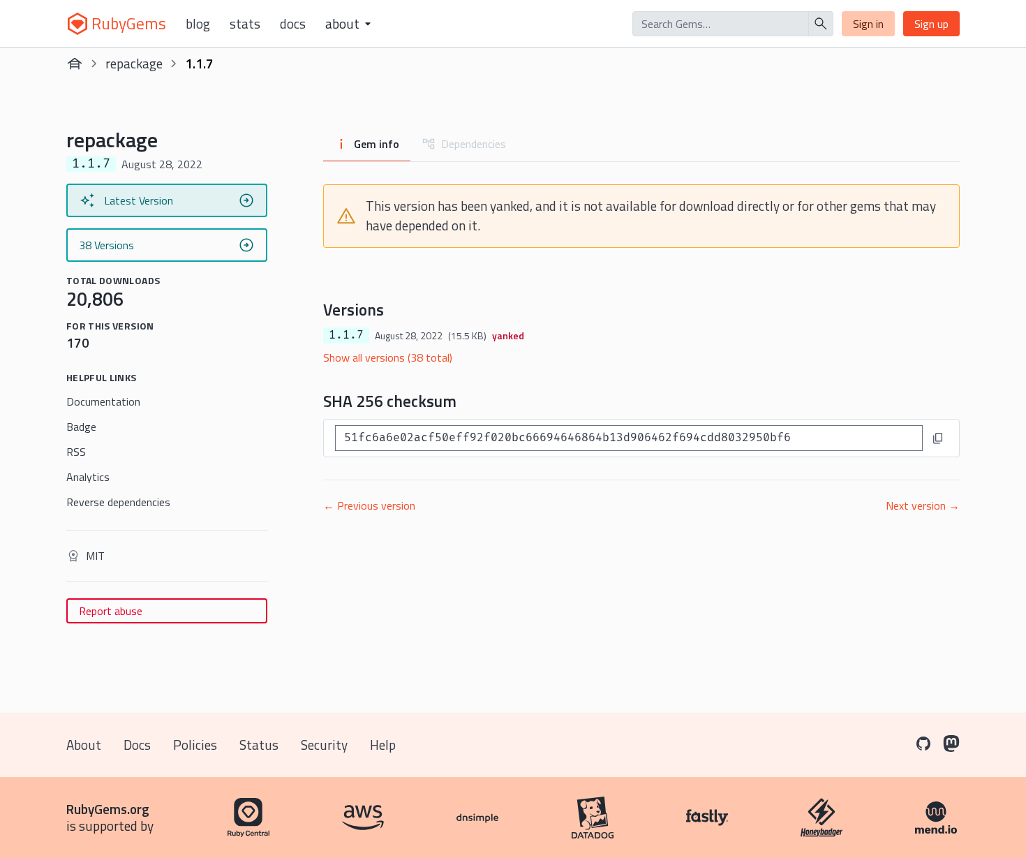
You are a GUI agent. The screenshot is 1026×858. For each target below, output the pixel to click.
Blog (198, 24)
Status (258, 744)
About (83, 744)
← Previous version (369, 505)
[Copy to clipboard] (938, 438)
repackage (134, 63)
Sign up (931, 23)
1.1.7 (346, 335)
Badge (81, 426)
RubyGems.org (107, 809)
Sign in (868, 23)
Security (324, 744)
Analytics (88, 476)
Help (383, 744)
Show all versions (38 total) (387, 357)
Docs (293, 24)
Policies (195, 744)
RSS (76, 451)
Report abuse (110, 610)
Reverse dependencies (118, 502)
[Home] (75, 63)
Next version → (923, 505)
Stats (245, 24)
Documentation (103, 401)
